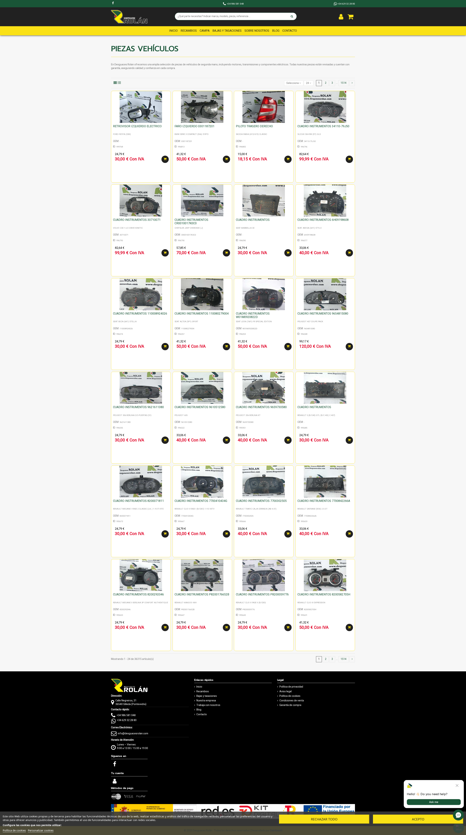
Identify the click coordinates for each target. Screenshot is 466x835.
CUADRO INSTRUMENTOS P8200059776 (262, 594)
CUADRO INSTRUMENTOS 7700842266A (323, 501)
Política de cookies (289, 696)
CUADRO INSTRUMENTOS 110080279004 (202, 313)
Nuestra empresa (206, 700)
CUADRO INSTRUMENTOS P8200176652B (202, 594)
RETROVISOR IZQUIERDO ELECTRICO (137, 126)
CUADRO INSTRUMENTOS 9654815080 (322, 313)
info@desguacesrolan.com (133, 733)
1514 (343, 83)
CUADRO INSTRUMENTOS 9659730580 (261, 407)
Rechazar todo (324, 819)
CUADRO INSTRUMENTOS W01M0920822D (253, 315)
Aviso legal (285, 691)
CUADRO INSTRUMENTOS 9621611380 (138, 407)
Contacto (201, 714)
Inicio (199, 687)
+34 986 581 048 (126, 715)
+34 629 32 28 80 (127, 720)
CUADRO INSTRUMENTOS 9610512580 (200, 407)
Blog (198, 710)
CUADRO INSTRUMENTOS (253, 220)
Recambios (202, 691)
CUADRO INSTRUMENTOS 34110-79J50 (323, 126)
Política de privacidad (291, 687)
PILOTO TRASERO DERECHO (254, 126)
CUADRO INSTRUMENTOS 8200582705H (323, 594)
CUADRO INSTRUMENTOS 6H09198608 (323, 220)
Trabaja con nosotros (208, 705)
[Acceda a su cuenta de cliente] (341, 16)
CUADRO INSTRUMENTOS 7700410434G (201, 501)
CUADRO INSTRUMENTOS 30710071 (137, 220)
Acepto (418, 819)
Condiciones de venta (291, 700)
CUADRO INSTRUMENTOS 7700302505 (261, 501)
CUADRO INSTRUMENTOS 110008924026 (140, 313)
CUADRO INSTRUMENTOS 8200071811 (138, 501)
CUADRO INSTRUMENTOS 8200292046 (138, 594)
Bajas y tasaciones (206, 696)
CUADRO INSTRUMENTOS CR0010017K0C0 (191, 222)
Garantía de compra (290, 705)
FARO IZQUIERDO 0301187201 (194, 126)
